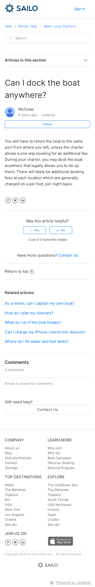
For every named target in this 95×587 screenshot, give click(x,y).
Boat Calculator (59, 458)
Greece (53, 509)
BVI (7, 500)
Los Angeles (14, 515)
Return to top (16, 271)
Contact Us (68, 255)
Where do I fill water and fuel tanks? (37, 341)
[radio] (34, 230)
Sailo (8, 26)
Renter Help (27, 26)
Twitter (15, 200)
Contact (11, 463)
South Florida (58, 500)
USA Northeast (59, 505)
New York (12, 509)
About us (12, 448)
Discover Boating (61, 463)
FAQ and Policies (18, 458)
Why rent (55, 448)
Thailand (11, 495)
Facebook (8, 200)
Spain (52, 515)
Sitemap (11, 468)
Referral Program (61, 468)
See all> (11, 524)
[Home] (21, 11)
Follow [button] (47, 124)
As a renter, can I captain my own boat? (39, 303)
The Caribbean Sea (63, 485)
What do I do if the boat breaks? (33, 322)
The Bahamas (15, 490)
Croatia (10, 519)
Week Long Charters (59, 26)
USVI (8, 505)
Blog (8, 453)
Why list (54, 453)
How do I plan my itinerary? (29, 313)
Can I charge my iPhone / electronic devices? (45, 332)
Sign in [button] (79, 9)
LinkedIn (23, 200)
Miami (9, 485)
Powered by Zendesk (73, 582)
